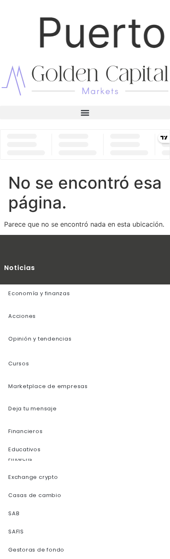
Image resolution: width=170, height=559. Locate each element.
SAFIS (16, 531)
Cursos (18, 363)
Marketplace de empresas (48, 386)
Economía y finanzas (39, 293)
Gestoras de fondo (36, 550)
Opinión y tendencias (40, 339)
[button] (85, 112)
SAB (13, 513)
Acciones (22, 316)
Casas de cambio (34, 495)
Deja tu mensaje (32, 408)
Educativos (24, 449)
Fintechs (20, 459)
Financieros (25, 431)
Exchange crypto (33, 477)
